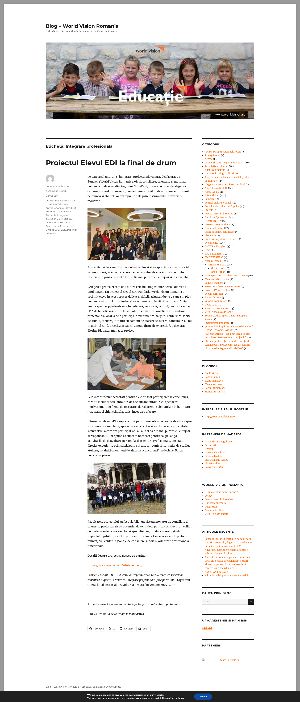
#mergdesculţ (212, 155)
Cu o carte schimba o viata (219, 213)
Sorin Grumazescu (215, 388)
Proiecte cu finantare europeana (222, 286)
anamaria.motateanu (58, 186)
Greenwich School (215, 452)
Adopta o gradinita (215, 169)
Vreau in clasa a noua (216, 308)
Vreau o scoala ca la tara (218, 312)
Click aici (207, 627)
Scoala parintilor (214, 293)
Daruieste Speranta (215, 217)
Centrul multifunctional (218, 202)
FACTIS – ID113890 (215, 246)
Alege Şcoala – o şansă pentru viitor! (225, 184)
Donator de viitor (214, 228)
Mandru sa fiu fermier (217, 279)
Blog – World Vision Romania (82, 26)
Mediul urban (218, 271)
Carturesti (210, 445)
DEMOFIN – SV (213, 220)
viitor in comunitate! (216, 301)
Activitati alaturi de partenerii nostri (224, 162)
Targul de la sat (213, 297)
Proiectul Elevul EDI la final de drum (111, 162)
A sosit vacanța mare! (216, 571)
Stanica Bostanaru (215, 391)
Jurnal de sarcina (217, 264)
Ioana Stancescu (214, 380)
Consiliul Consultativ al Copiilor (222, 206)
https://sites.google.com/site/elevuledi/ (115, 565)
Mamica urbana (213, 384)
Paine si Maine (213, 282)
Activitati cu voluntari (216, 166)
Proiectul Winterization (218, 290)
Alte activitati (212, 195)
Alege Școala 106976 (216, 188)
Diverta (209, 448)
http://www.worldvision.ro (220, 416)
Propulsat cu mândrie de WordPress (101, 686)
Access (208, 159)
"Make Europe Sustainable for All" (224, 151)
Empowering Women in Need (221, 239)
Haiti (207, 250)
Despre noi (211, 506)
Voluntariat (211, 304)
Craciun (209, 210)
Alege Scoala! (212, 191)
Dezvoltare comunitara (217, 224)
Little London (212, 463)
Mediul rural (217, 268)
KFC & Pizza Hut (213, 253)
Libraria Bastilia (213, 456)
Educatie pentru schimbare (220, 231)
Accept (203, 696)
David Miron (212, 373)
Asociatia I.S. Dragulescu (218, 441)
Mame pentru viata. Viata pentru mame (226, 275)
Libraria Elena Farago (216, 459)
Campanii (210, 199)
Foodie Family (212, 377)
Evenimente (211, 242)
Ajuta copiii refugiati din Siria (221, 173)
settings (179, 698)
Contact (209, 495)
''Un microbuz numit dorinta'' (222, 492)
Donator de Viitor (214, 510)
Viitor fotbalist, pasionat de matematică (226, 575)
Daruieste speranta (215, 503)
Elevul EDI (52, 195)
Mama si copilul (213, 261)
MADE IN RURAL (214, 257)
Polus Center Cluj (214, 467)
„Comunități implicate (217, 323)
